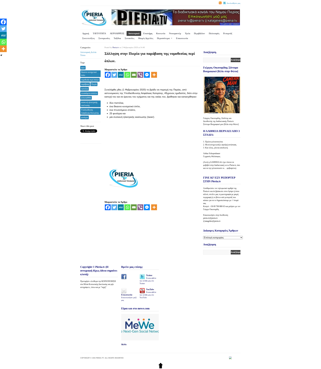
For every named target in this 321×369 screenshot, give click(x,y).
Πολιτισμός (214, 33)
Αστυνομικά (133, 33)
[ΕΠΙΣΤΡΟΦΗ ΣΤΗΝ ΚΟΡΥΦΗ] (160, 367)
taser (83, 67)
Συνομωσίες (104, 38)
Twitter (148, 279)
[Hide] (1, 55)
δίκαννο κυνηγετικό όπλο (89, 73)
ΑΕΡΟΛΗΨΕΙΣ (117, 33)
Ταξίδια (117, 38)
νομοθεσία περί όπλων (90, 80)
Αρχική (85, 33)
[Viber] (140, 75)
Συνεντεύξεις (88, 38)
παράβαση (85, 84)
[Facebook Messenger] (147, 75)
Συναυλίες (129, 38)
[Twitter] (114, 75)
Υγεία (187, 33)
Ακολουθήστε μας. (234, 3)
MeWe (124, 344)
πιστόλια (84, 89)
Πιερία (94, 84)
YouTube (148, 293)
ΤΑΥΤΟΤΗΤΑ (99, 33)
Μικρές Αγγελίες (145, 38)
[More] (154, 75)
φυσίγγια (84, 117)
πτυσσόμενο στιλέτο (89, 93)
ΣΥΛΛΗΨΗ (86, 98)
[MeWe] (121, 75)
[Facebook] (108, 75)
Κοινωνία (160, 33)
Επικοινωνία (182, 38)
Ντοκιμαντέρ (175, 33)
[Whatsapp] (127, 75)
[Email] (134, 75)
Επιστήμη (147, 33)
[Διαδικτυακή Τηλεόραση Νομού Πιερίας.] (94, 25)
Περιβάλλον (199, 33)
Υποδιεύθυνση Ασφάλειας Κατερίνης (90, 111)
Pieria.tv (116, 47)
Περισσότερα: (163, 38)
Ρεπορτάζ (227, 33)
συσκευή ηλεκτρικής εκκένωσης (89, 104)
